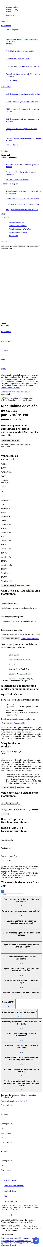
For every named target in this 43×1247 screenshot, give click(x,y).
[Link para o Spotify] (9, 1245)
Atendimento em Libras (18, 232)
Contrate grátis (7, 723)
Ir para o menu (11, 9)
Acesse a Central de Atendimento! (14, 1101)
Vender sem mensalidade (10, 388)
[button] (5, 21)
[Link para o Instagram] (29, 1243)
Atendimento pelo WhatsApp (20, 229)
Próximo (5, 814)
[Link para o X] (7, 1241)
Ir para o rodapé (12, 11)
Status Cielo (13, 236)
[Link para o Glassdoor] (10, 1243)
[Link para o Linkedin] (28, 1238)
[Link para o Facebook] (10, 1238)
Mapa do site (10, 15)
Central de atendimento (18, 226)
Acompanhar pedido (16, 222)
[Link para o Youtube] (22, 1241)
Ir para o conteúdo (12, 7)
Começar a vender (8, 585)
